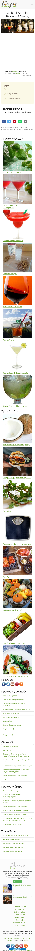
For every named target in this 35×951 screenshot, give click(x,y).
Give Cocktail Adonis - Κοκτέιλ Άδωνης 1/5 (22, 73)
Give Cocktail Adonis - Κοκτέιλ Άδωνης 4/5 (27, 73)
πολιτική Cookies (18, 938)
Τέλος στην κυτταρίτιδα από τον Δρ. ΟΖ (15, 814)
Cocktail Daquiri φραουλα (13, 241)
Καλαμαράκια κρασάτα (10, 696)
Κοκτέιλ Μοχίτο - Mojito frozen (15, 406)
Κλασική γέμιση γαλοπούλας (12, 725)
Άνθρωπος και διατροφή (12, 610)
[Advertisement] (17, 51)
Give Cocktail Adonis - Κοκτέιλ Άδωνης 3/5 (25, 73)
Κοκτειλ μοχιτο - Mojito (12, 172)
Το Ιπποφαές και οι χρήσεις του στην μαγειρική (17, 766)
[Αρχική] (9, 4)
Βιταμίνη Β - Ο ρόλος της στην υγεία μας (15, 791)
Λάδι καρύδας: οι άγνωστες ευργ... (16, 445)
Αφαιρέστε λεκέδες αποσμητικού (13, 839)
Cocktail (15, 71)
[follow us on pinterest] (12, 684)
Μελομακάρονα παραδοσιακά (12, 713)
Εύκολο (17, 73)
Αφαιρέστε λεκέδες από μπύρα (12, 851)
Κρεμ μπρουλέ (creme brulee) (12, 735)
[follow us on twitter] (8, 684)
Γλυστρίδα (7, 511)
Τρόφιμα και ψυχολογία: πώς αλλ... (17, 478)
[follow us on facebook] (4, 684)
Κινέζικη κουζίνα (19, 920)
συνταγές (26, 940)
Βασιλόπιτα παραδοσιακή (11, 717)
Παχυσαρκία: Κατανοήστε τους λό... (17, 544)
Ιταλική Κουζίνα (19, 917)
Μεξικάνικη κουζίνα (19, 922)
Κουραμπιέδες (7, 721)
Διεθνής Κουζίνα (19, 912)
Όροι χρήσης (8, 938)
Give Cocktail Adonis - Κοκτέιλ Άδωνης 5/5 (28, 73)
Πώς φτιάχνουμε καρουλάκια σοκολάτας (15, 835)
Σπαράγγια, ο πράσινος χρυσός (13, 824)
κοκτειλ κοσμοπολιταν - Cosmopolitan (12, 207)
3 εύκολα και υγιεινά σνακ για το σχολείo (15, 810)
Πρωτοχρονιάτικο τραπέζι (11, 746)
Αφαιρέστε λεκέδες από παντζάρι (13, 847)
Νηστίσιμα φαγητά (8, 750)
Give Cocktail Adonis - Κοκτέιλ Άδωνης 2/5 (24, 73)
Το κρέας (6, 577)
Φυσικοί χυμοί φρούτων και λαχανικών (15, 775)
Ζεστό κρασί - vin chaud (12, 307)
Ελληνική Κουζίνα (19, 915)
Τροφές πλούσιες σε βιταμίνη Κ (15, 643)
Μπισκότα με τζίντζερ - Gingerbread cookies (17, 709)
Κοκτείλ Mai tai (8, 340)
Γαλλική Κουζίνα (19, 909)
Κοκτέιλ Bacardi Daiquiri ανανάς (15, 373)
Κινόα (4, 779)
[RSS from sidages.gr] (21, 684)
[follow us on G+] (17, 684)
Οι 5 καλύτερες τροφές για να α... (16, 676)
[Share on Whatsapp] (20, 121)
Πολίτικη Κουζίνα (19, 925)
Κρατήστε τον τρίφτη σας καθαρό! (13, 843)
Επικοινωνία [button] (17, 882)
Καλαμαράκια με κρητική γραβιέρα (13, 699)
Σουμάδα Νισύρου (10, 274)
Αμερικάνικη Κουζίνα (19, 907)
